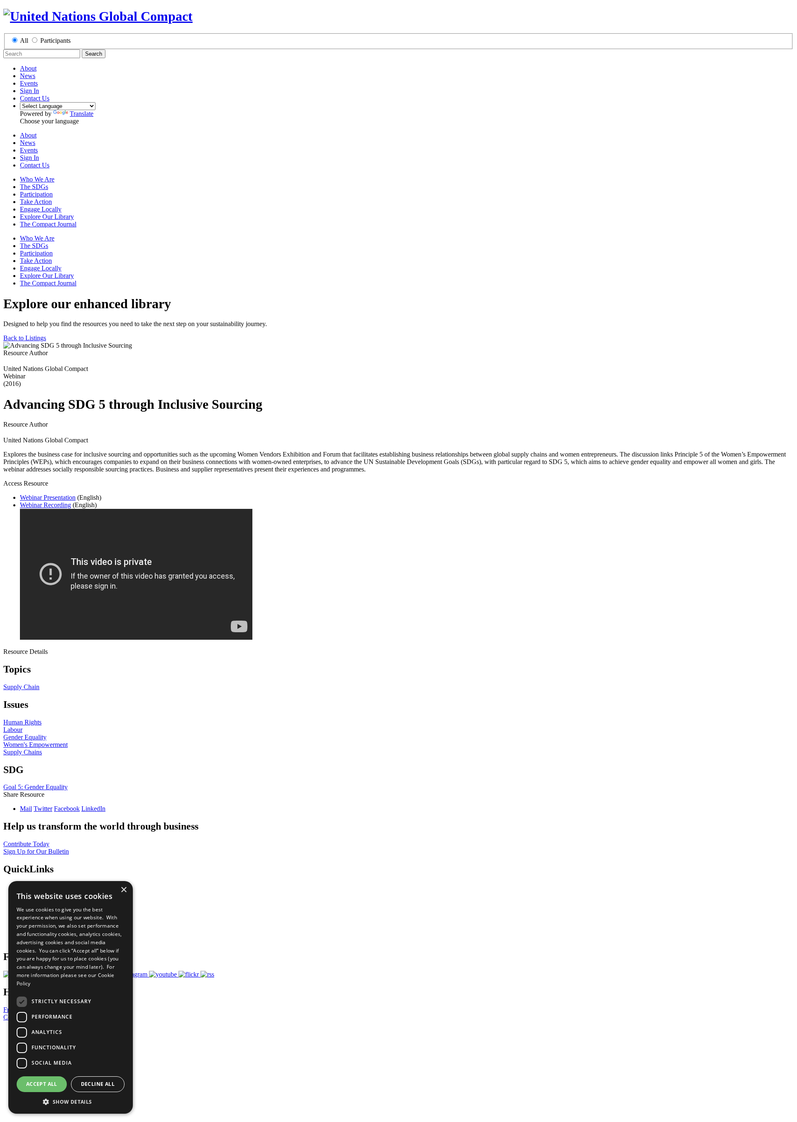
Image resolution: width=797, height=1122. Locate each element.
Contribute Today (26, 843)
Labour (12, 729)
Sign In (29, 90)
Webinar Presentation (48, 497)
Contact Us (34, 98)
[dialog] (70, 997)
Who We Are (37, 179)
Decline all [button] (98, 1084)
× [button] (123, 890)
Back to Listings (24, 337)
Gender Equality (24, 737)
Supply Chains (22, 752)
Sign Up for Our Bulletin (36, 851)
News (27, 75)
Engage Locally (40, 209)
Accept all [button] (41, 1084)
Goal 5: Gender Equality (35, 787)
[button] (71, 1101)
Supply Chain (21, 686)
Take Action (36, 201)
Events (29, 83)
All (24, 40)
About (28, 68)
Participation (36, 194)
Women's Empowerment (35, 744)
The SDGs (34, 186)
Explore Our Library (47, 216)
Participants (55, 40)
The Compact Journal (48, 224)
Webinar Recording (45, 504)
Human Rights (22, 722)
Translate (81, 113)
